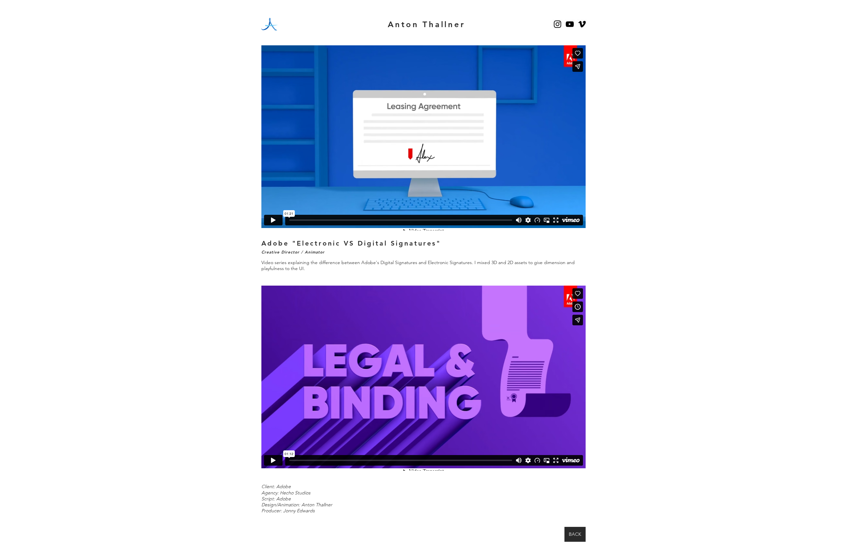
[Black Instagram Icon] (557, 24)
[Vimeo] (582, 24)
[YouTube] (570, 24)
